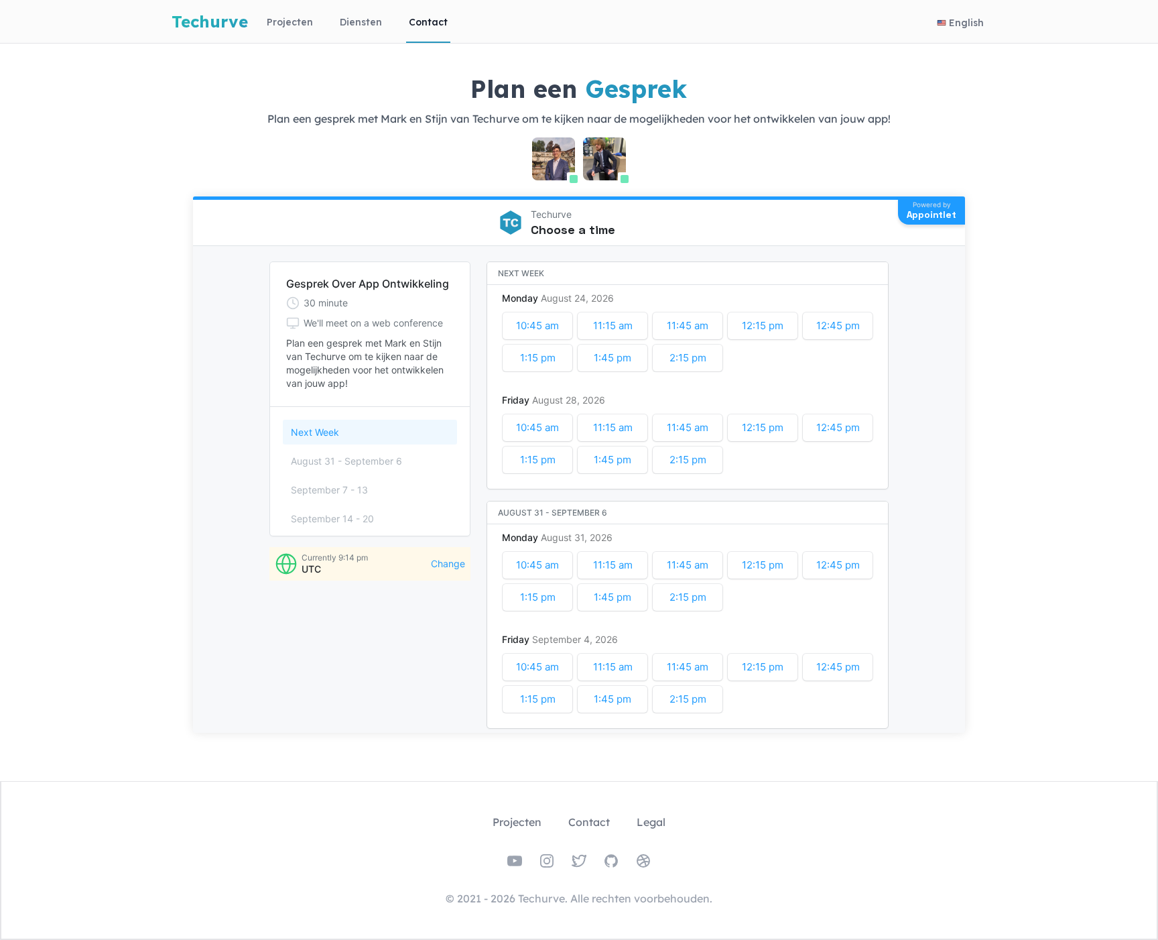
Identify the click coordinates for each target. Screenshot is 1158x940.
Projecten (290, 22)
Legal (651, 822)
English (966, 23)
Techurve (210, 21)
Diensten (361, 22)
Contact (428, 22)
